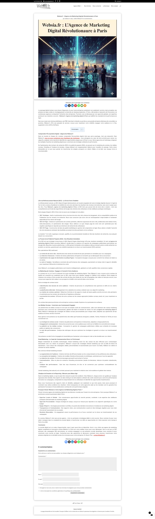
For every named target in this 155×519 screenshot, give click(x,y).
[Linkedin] (72, 105)
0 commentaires (88, 18)
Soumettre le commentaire (77, 493)
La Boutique (106, 6)
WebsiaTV (80, 18)
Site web (40, 484)
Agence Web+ (77, 6)
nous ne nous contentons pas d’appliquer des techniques (62, 138)
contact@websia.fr (99, 435)
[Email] (81, 105)
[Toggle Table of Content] (81, 129)
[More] (85, 105)
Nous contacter (97, 6)
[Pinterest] (75, 105)
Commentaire (42, 456)
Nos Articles (87, 6)
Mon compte (114, 6)
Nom (40, 474)
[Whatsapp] (78, 105)
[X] (69, 105)
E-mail (40, 479)
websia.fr (67, 18)
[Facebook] (66, 105)
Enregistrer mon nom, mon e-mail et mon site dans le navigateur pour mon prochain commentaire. (66, 487)
